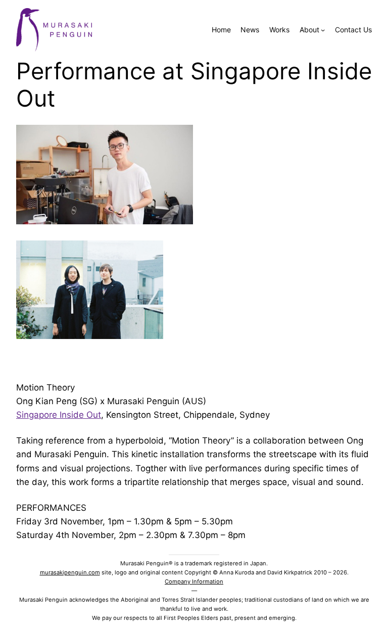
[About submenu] (323, 30)
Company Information (194, 581)
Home (221, 29)
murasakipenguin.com (70, 572)
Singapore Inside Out (58, 415)
